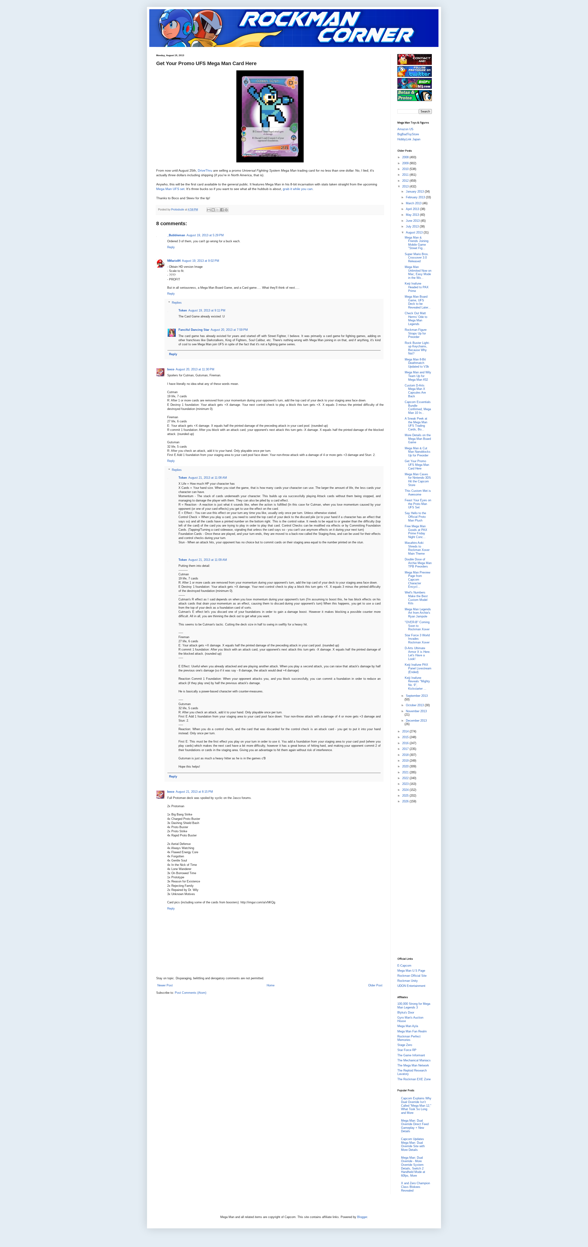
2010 (406, 169)
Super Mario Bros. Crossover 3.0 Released (417, 257)
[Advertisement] (415, 880)
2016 (406, 743)
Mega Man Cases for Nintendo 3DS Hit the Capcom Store (418, 479)
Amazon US (405, 129)
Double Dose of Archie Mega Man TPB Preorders (418, 563)
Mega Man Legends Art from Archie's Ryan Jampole (418, 613)
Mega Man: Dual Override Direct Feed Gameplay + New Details (415, 1126)
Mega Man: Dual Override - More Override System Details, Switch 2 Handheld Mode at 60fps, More (413, 1166)
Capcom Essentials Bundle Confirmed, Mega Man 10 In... (418, 407)
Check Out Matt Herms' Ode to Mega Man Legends (416, 318)
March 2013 (414, 203)
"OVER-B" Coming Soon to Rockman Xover (417, 625)
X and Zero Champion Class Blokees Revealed (415, 1186)
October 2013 (415, 705)
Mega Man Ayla (407, 1026)
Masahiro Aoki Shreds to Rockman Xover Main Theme (417, 548)
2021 (406, 772)
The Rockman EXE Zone (414, 1079)
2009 (406, 163)
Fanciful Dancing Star (193, 329)
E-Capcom (404, 965)
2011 (406, 174)
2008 (406, 157)
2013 (406, 186)
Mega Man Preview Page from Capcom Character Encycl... (417, 579)
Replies (177, 302)
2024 (406, 790)
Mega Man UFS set (170, 189)
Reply (171, 247)
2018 (406, 755)
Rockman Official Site (412, 975)
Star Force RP (406, 1050)
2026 (406, 801)
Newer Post (165, 985)
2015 (406, 737)
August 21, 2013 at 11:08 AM (207, 477)
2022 (406, 778)
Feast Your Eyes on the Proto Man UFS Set (418, 503)
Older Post (375, 985)
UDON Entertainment (411, 986)
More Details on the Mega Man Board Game (418, 438)
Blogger (362, 1217)
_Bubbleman (176, 235)
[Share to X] (217, 209)
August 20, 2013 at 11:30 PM (195, 369)
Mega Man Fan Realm (412, 1031)
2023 (406, 784)
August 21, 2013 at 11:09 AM (207, 560)
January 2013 (415, 191)
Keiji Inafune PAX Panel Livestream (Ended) (418, 668)
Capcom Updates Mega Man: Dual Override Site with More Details (413, 1144)
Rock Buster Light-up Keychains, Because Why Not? (417, 348)
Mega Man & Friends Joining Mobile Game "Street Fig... (416, 243)
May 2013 (413, 214)
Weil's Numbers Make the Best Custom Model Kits (416, 598)
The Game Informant (411, 1055)
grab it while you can (298, 189)
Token (182, 310)
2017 (406, 749)
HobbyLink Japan (408, 139)
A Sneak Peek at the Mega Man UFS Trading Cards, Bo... (416, 424)
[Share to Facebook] (222, 209)
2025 (406, 795)
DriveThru (205, 170)
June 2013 (413, 220)
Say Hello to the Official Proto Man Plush (415, 516)
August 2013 (415, 232)
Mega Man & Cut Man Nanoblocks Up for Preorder (417, 451)
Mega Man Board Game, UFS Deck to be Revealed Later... (418, 302)
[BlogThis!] (213, 209)
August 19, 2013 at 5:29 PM (205, 235)
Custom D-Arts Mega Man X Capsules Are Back (415, 391)
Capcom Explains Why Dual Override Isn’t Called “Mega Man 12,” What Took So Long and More (416, 1105)
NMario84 (174, 260)
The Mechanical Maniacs (414, 1060)
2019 (406, 760)
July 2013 (413, 226)
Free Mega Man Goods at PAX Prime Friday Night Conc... (416, 531)
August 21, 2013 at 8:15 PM (194, 791)
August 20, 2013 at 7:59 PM (229, 329)
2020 (406, 766)
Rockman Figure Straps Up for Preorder (416, 333)
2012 (406, 180)
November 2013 (416, 711)
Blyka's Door (405, 1012)
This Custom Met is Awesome (418, 492)
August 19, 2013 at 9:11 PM (206, 310)
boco (170, 369)
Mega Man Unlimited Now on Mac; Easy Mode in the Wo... (418, 272)
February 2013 (416, 197)
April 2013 (413, 209)
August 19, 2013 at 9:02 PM (200, 260)
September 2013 (417, 695)
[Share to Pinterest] (226, 209)
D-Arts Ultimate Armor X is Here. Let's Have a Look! (417, 653)
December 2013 (416, 720)
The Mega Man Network (413, 1065)
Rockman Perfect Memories (409, 1038)
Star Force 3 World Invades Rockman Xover (417, 639)
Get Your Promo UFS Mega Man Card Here (417, 464)
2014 (406, 731)
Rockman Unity (407, 980)
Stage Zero (404, 1045)
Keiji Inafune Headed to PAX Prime (417, 287)
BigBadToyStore (408, 134)
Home (270, 985)
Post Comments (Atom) (190, 992)
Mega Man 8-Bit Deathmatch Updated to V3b (417, 363)
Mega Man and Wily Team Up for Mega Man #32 (418, 376)
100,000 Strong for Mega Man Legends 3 (413, 1005)
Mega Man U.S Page (411, 970)
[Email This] (208, 209)
